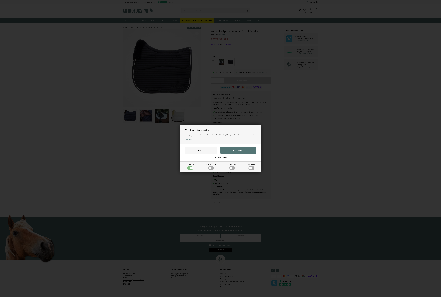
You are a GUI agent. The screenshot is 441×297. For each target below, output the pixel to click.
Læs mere (188, 139)
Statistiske (251, 164)
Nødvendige (190, 164)
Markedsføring (211, 164)
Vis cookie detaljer (220, 158)
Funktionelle (232, 164)
